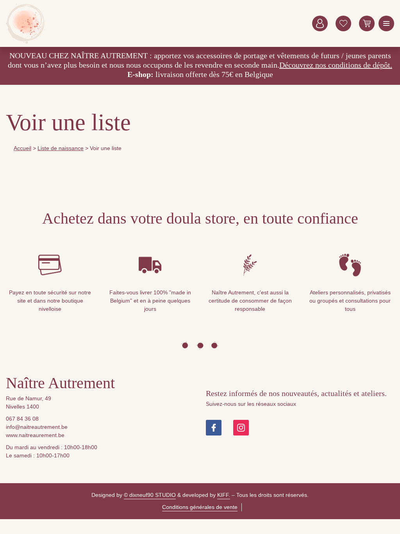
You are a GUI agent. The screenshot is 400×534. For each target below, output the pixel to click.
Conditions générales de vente (200, 507)
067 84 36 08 (22, 419)
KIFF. (223, 495)
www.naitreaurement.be (35, 435)
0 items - (367, 23)
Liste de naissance (61, 148)
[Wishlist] (343, 23)
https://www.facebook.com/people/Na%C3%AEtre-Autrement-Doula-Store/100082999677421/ (213, 427)
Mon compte (320, 23)
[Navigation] (386, 23)
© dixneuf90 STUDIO (150, 495)
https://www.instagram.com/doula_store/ (241, 427)
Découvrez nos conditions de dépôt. (335, 65)
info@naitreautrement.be (37, 427)
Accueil (22, 148)
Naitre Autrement (25, 23)
